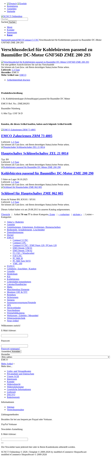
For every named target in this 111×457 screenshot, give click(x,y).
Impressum (12, 32)
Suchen (12, 22)
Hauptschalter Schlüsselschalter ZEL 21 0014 (34, 153)
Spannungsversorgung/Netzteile (21, 302)
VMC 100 (17, 263)
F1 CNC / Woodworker (23, 253)
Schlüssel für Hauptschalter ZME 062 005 (32, 193)
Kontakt (10, 30)
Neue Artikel (13, 320)
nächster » (77, 214)
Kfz (8, 276)
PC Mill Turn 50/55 (22, 261)
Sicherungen (12, 297)
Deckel (10, 235)
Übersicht (5, 214)
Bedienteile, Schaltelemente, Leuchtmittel (26, 229)
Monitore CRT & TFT (17, 292)
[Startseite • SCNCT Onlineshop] (11, 16)
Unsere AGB (13, 376)
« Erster (51, 214)
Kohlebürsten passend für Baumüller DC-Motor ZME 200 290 (47, 173)
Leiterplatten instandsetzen (19, 281)
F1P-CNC (17, 255)
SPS (9, 305)
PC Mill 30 (18, 258)
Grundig (11, 271)
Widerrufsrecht (13, 384)
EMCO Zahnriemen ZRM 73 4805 (26, 136)
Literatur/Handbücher (17, 284)
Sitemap (10, 407)
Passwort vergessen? (10, 348)
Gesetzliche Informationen (19, 389)
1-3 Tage (16, 70)
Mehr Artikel (7, 363)
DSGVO (11, 394)
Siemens (11, 300)
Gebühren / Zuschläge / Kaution (21, 268)
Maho (9, 287)
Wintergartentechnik (16, 318)
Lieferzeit (11, 392)
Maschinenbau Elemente (18, 289)
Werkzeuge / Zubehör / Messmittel (22, 315)
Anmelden (16, 351)
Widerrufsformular (15, 387)
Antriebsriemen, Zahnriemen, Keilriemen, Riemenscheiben (34, 227)
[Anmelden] (2, 442)
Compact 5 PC (19, 242)
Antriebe (11, 224)
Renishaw (11, 294)
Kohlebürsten (13, 279)
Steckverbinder (14, 307)
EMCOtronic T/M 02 (22, 250)
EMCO (23, 75)
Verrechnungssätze (15, 409)
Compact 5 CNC (20, 240)
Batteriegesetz (13, 397)
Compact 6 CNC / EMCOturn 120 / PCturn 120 (35, 245)
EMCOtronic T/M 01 (22, 248)
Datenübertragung (15, 232)
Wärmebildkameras (16, 313)
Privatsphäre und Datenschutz (20, 374)
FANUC (11, 266)
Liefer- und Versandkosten (19, 371)
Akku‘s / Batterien (15, 222)
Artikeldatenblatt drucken (18, 80)
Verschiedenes (13, 310)
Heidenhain (12, 274)
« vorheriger (64, 214)
